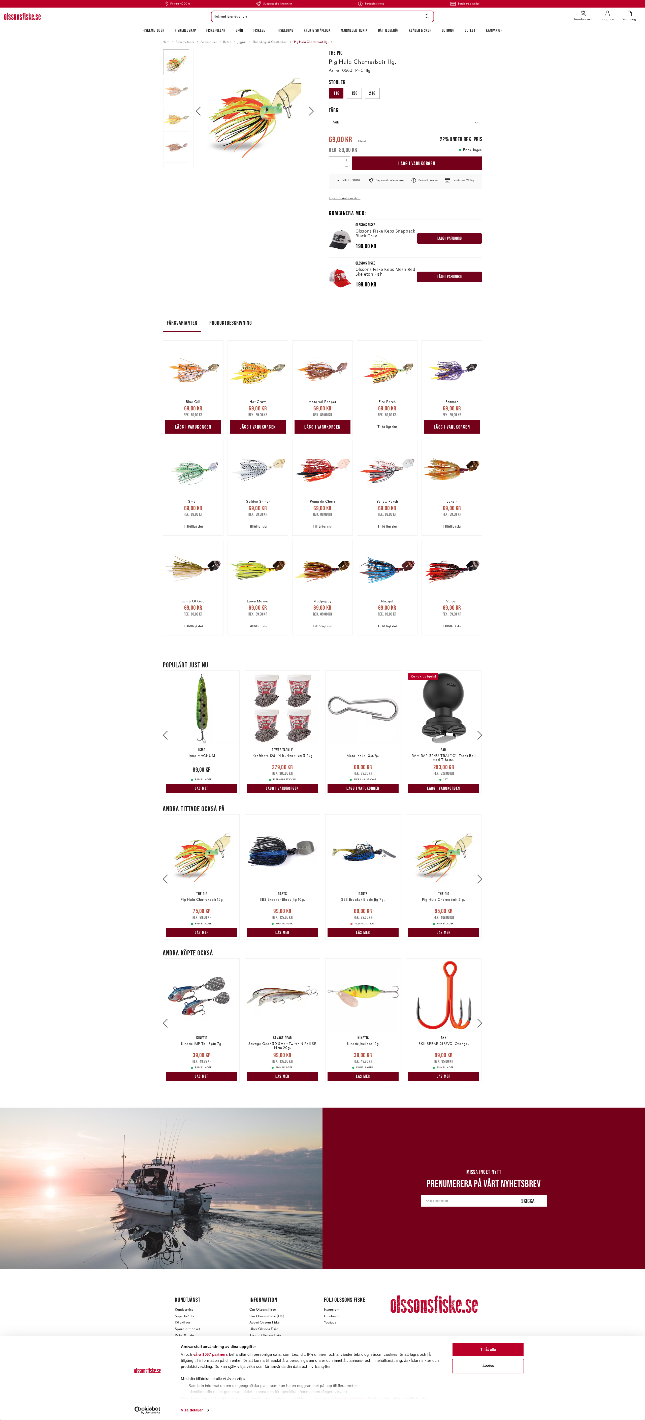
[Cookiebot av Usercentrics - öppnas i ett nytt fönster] (147, 1410)
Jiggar (242, 42)
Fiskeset (260, 30)
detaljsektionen (351, 1399)
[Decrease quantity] (346, 166)
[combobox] (321, 16)
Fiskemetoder (153, 30)
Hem (166, 42)
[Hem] (22, 16)
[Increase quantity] (346, 160)
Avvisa (488, 1366)
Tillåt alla (488, 1349)
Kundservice (184, 1309)
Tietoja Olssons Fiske (265, 1335)
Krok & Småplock (317, 30)
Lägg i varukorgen (417, 163)
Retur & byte (184, 1335)
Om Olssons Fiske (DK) (266, 1316)
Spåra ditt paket (187, 1329)
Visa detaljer (192, 1410)
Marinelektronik (354, 30)
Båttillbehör (388, 30)
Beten (227, 42)
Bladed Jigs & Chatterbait (270, 42)
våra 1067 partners (210, 1354)
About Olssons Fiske (264, 1322)
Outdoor (448, 30)
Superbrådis (184, 1316)
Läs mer (202, 788)
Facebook (331, 1316)
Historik (362, 141)
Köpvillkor (182, 1322)
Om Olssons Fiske (262, 1309)
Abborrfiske (209, 42)
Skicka (528, 1201)
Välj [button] (336, 122)
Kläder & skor (420, 30)
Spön (239, 30)
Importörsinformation (344, 198)
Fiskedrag (285, 30)
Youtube (330, 1322)
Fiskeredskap (185, 30)
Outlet (470, 30)
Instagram (332, 1309)
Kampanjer (494, 30)
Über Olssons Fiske (263, 1329)
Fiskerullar (215, 30)
